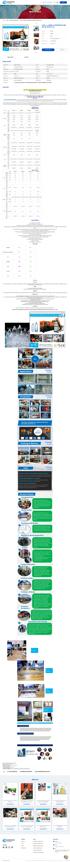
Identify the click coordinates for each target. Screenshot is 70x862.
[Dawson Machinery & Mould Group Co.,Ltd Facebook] (4, 847)
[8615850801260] (9, 847)
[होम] (9, 841)
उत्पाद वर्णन (26, 57)
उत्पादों (48, 2)
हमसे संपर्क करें (23, 848)
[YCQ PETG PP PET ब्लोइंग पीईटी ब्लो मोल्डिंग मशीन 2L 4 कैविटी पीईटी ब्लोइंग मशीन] (27, 816)
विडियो (51, 2)
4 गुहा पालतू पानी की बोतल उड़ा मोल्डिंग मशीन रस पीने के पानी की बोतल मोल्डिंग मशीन (43, 801)
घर (41, 2)
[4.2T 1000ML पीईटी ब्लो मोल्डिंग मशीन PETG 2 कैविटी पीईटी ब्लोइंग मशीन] (60, 791)
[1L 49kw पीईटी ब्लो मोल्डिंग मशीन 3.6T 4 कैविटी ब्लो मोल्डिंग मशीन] (60, 816)
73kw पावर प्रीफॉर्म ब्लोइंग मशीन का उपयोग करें (42, 771)
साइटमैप (8, 860)
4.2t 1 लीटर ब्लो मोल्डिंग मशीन (12, 771)
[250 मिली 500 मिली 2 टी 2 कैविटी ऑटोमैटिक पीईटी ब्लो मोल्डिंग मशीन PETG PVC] (27, 791)
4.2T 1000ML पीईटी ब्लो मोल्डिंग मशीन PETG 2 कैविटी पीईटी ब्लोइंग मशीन (60, 801)
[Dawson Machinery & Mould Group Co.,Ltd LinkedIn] (6, 847)
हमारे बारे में (44, 2)
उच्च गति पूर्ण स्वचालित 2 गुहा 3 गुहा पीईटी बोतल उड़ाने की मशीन (10, 801)
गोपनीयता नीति (5, 860)
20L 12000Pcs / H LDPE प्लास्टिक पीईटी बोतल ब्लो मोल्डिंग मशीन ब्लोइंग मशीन (10, 826)
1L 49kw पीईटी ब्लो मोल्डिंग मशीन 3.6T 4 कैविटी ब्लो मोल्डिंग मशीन (60, 826)
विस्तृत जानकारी (10, 57)
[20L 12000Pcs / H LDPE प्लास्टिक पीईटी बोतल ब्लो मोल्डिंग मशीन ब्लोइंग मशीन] (10, 816)
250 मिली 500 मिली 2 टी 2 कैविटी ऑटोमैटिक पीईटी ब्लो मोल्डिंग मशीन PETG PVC (26, 801)
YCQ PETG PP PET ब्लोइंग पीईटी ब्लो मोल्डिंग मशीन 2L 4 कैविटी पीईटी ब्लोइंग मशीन (27, 826)
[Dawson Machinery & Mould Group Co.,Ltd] (9, 2)
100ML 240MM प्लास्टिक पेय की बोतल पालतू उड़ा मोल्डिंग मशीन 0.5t (43, 826)
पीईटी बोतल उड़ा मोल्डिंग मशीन (14, 20)
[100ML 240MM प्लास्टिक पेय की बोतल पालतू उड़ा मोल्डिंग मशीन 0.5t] (43, 816)
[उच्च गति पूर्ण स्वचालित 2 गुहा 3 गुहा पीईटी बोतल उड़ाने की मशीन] (10, 791)
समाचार (22, 845)
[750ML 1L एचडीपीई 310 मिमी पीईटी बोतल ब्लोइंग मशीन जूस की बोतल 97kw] (16, 37)
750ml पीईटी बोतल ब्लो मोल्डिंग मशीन (26, 771)
